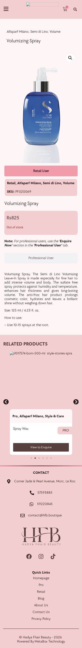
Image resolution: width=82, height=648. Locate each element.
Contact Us (41, 612)
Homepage (41, 578)
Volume (68, 183)
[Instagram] (41, 556)
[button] (75, 9)
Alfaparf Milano (29, 183)
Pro (15, 416)
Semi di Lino (52, 183)
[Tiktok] (53, 556)
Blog (41, 598)
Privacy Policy (41, 619)
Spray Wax (20, 429)
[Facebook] (29, 556)
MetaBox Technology (50, 641)
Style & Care (54, 416)
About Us (41, 605)
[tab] (41, 171)
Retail (11, 183)
